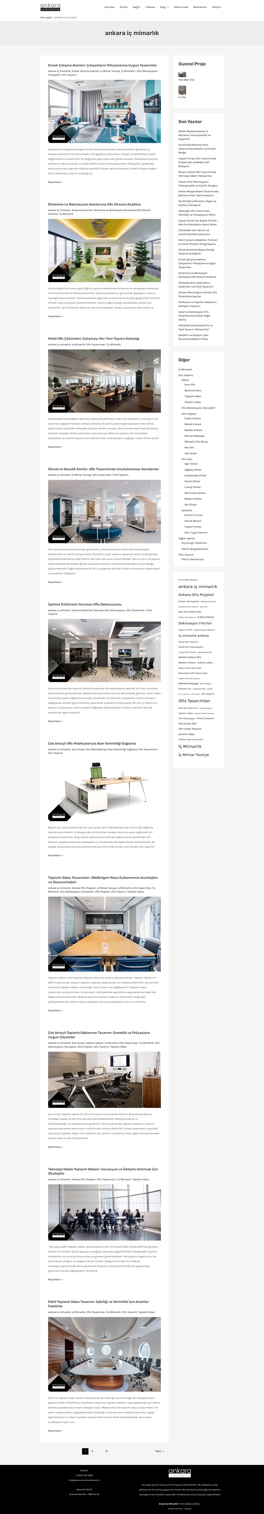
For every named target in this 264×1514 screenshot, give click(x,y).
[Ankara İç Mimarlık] (180, 1473)
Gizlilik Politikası (175, 1509)
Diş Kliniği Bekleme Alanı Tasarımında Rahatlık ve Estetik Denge (197, 148)
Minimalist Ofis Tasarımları (193, 673)
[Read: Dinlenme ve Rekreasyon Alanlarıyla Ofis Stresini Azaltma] (104, 250)
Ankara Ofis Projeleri (84, 887)
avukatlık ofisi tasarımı (188, 607)
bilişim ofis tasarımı (187, 617)
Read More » (55, 182)
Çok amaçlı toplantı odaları (87, 1042)
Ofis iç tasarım (184, 694)
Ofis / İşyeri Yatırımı (196, 532)
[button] (167, 7)
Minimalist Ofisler (195, 492)
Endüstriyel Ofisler (195, 475)
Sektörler (187, 510)
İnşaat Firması (193, 526)
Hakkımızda (181, 7)
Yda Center (191, 453)
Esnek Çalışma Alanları (85, 71)
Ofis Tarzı (187, 459)
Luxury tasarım (204, 652)
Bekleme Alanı (193, 390)
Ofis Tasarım (69, 74)
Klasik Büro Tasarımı (188, 642)
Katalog (188, 1509)
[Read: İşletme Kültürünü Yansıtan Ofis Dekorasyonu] (104, 650)
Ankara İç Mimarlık (168, 1504)
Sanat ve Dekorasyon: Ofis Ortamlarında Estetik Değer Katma (194, 315)
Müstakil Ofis (184, 688)
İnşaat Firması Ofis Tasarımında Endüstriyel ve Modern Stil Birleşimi (197, 162)
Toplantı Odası (135, 891)
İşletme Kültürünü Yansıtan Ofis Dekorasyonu (85, 604)
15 (106, 1451)
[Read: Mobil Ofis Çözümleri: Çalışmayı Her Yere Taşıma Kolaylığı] (104, 380)
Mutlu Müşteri (206, 684)
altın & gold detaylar (187, 580)
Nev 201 (189, 447)
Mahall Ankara (193, 424)
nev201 (209, 689)
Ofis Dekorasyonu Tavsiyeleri (77, 891)
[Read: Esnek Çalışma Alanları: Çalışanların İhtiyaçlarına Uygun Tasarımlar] (104, 111)
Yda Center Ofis (187, 723)
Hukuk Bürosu (193, 520)
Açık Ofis (190, 384)
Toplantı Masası (206, 708)
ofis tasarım (207, 693)
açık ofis (203, 607)
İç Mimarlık (128, 71)
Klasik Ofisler (192, 481)
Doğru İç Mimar (185, 630)
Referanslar (200, 7)
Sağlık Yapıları (186, 538)
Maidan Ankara (193, 430)
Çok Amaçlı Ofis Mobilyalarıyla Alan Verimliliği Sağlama (92, 743)
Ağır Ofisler (191, 463)
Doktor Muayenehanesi (195, 548)
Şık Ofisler (191, 504)
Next (160, 1451)
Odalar (185, 379)
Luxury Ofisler (193, 487)
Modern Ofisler (193, 498)
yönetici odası (186, 734)
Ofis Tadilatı (195, 694)
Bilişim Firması (194, 515)
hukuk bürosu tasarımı (204, 630)
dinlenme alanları (82, 210)
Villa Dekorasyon (186, 718)
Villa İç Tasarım (205, 718)
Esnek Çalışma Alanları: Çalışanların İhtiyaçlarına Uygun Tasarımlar (102, 65)
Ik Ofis (182, 97)
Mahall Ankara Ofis (189, 657)
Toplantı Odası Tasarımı (204, 713)
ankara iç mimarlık (59, 71)
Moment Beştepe (195, 435)
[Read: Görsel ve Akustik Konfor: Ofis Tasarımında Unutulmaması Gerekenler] (104, 511)
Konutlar (110, 7)
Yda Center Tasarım (189, 728)
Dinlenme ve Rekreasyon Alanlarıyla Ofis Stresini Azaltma (94, 204)
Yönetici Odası (193, 402)
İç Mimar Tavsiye (110, 71)
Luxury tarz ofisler (187, 652)
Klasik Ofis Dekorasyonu (191, 647)
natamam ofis (199, 689)
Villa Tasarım (186, 554)
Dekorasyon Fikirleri (195, 623)
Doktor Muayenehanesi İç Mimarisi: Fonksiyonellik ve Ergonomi (194, 135)
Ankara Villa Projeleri (188, 601)
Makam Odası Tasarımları (190, 668)
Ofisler (124, 7)
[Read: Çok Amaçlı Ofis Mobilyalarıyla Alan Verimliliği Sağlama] (104, 789)
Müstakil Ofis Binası (196, 441)
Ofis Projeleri (102, 891)
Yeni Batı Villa (186, 79)
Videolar (150, 7)
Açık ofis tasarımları (190, 611)
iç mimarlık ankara (193, 636)
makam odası (205, 662)
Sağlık (136, 7)
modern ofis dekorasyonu (189, 678)
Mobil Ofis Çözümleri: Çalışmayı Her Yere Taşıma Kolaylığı (93, 338)
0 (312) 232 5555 (84, 1475)
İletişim (216, 7)
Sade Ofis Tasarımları (188, 708)
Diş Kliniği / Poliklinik (194, 542)
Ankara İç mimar (208, 601)
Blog (163, 7)
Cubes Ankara (193, 418)
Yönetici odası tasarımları (190, 739)
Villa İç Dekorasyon (193, 559)
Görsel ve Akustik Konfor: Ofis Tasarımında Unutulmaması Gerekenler (103, 469)
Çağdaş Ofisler (193, 469)
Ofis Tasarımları (95, 344)
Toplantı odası (185, 713)
